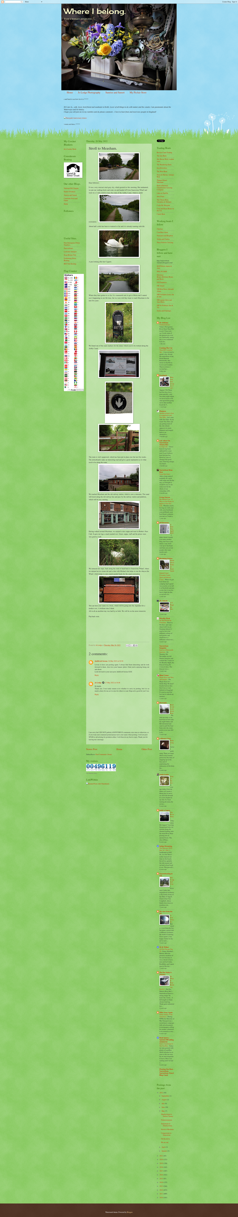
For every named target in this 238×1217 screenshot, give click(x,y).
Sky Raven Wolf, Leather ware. (165, 160)
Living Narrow (164, 497)
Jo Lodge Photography (89, 92)
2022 (161, 1092)
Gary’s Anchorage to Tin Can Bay (166, 1045)
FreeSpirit (163, 375)
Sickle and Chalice (163, 239)
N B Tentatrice (162, 282)
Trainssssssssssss (166, 1120)
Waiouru (162, 411)
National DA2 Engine (71, 188)
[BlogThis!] (129, 645)
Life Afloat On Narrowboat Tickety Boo (164, 442)
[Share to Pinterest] (136, 645)
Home (70, 92)
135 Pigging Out (172, 606)
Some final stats (164, 474)
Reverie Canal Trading (164, 152)
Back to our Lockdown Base (172, 709)
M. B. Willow (164, 947)
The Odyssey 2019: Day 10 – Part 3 (165, 849)
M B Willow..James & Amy (164, 267)
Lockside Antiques (70, 251)
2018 (161, 1167)
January (164, 1151)
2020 (161, 1159)
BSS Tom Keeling (70, 264)
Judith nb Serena (101, 661)
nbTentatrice (164, 522)
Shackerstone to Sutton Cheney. (167, 1115)
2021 (161, 1156)
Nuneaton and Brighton (165, 235)
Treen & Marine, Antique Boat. (165, 176)
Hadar (66, 204)
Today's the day (172, 779)
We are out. (165, 1142)
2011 (161, 1193)
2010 (161, 1197)
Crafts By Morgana (163, 205)
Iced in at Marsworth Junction (166, 651)
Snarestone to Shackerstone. (166, 1124)
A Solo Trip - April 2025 (172, 528)
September (165, 1096)
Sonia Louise (164, 774)
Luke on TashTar (162, 193)
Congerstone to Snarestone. (166, 1134)
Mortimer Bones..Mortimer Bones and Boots (165, 277)
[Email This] (127, 645)
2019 (161, 1163)
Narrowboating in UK (166, 874)
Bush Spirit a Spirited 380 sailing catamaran (166, 1040)
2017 (161, 1171)
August (164, 1099)
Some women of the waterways (166, 1015)
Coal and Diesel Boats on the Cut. (165, 209)
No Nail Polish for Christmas (165, 621)
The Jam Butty (162, 156)
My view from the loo (165, 912)
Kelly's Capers (164, 810)
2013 (161, 1186)
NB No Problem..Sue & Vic (165, 306)
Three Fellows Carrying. (165, 242)
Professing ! (172, 742)
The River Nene (172, 814)
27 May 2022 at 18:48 (112, 682)
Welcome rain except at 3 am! (172, 382)
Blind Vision (164, 675)
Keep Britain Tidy (70, 255)
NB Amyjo (160, 285)
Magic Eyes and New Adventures (166, 678)
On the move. (165, 1139)
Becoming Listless (165, 558)
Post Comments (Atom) (104, 754)
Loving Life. (163, 446)
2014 (161, 1182)
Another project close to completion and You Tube (166, 415)
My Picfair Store (138, 92)
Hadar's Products (69, 191)
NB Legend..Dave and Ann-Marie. (164, 301)
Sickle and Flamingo (164, 311)
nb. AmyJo (163, 600)
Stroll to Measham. (167, 1129)
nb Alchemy (163, 322)
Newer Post (91, 749)
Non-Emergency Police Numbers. (72, 244)
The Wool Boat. (162, 171)
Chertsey (160, 229)
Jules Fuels (160, 196)
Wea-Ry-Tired (164, 618)
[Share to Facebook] (134, 645)
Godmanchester (164, 325)
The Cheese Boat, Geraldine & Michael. (164, 201)
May (163, 1111)
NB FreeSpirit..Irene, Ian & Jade (165, 295)
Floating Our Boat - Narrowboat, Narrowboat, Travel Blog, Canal (166, 1072)
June (163, 1107)
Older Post (147, 749)
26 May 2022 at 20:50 (115, 661)
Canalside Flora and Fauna (70, 199)
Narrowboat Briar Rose (166, 471)
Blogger (129, 1212)
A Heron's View (165, 738)
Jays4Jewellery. (162, 168)
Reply (97, 675)
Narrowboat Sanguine (163, 647)
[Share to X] (132, 645)
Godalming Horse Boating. (70, 259)
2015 (161, 1178)
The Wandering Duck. (164, 164)
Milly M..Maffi (162, 271)
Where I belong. (95, 11)
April (164, 1147)
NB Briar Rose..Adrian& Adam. (165, 290)
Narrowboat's (68, 248)
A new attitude (172, 918)
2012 (161, 1190)
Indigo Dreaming (165, 846)
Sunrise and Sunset (115, 92)
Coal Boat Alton (162, 232)
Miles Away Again (166, 1012)
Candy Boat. (161, 214)
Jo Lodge (98, 682)
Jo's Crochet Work (70, 149)
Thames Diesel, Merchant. (162, 181)
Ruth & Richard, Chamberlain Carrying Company (164, 187)
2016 (161, 1174)
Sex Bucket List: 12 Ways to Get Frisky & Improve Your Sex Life (166, 502)
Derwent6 (163, 702)
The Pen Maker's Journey (165, 973)
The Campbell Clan (172, 880)
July (163, 1103)
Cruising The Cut (165, 348)
